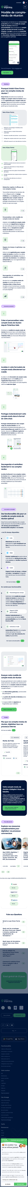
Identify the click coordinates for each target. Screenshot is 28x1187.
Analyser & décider (5, 1054)
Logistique (3, 1083)
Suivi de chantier (5, 1115)
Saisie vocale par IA (5, 1056)
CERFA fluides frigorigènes (7, 1117)
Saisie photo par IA (5, 1058)
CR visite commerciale (6, 1107)
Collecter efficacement (6, 1049)
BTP (2, 1073)
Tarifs (3, 1124)
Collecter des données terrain (7, 1061)
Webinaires (3, 1137)
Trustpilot (3, 997)
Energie (3, 1085)
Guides (2, 1132)
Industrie (3, 1090)
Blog (2, 1130)
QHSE (2, 1080)
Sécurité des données (6, 1066)
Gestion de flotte (5, 1078)
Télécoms (3, 1088)
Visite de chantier (5, 1102)
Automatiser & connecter (6, 1051)
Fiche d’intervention (5, 1100)
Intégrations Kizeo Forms (6, 1063)
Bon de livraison (4, 1110)
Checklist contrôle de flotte (7, 1112)
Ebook (2, 1135)
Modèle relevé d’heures (6, 1105)
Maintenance (4, 1075)
